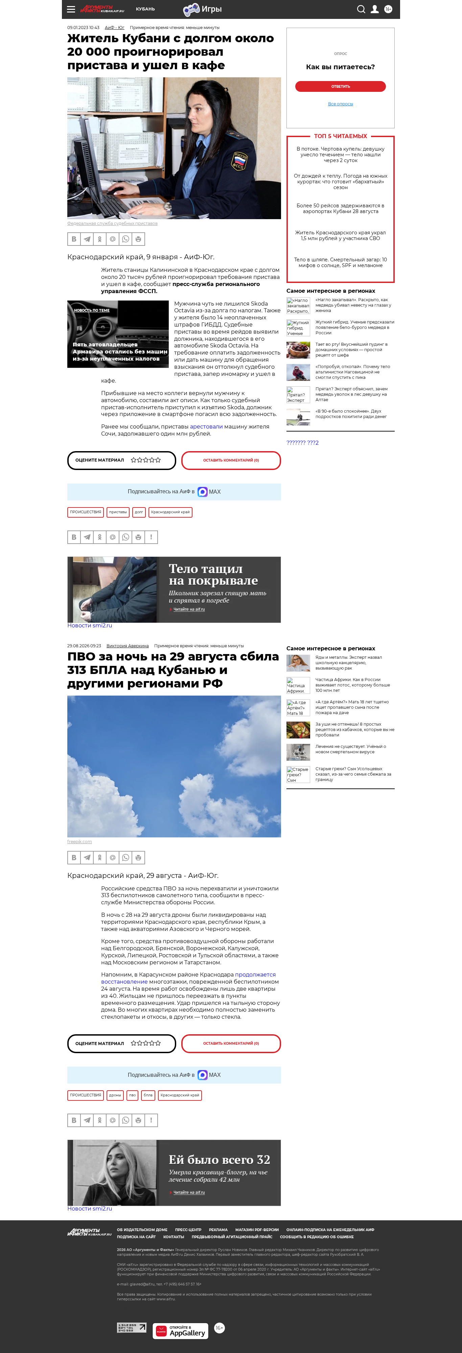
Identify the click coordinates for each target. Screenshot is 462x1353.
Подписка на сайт (136, 1237)
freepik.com (79, 841)
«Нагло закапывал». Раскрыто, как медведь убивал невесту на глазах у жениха (353, 305)
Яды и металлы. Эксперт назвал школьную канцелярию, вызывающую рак (349, 663)
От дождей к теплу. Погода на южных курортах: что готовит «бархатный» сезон (340, 181)
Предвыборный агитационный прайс (232, 1237)
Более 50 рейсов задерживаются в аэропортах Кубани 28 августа (341, 208)
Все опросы (340, 104)
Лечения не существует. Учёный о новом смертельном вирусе (351, 749)
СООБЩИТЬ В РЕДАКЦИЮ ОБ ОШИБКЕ (317, 1237)
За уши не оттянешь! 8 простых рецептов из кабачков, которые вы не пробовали (355, 729)
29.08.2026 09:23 (84, 645)
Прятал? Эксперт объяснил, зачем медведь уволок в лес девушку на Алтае (352, 394)
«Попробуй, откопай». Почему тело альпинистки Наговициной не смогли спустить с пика (353, 372)
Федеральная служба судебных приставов (112, 223)
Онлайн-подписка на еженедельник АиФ (330, 1230)
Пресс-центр (188, 1230)
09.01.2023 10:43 (83, 27)
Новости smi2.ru (89, 625)
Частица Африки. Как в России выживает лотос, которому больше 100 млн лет (353, 685)
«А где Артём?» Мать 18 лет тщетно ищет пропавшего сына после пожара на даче (352, 707)
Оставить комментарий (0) (231, 460)
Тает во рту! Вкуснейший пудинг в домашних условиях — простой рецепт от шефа (352, 350)
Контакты (173, 1237)
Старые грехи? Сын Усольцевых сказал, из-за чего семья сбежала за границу (353, 774)
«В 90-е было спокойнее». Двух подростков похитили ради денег (351, 414)
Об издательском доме (142, 1230)
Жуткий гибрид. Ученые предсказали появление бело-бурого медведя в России (355, 327)
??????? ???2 (302, 443)
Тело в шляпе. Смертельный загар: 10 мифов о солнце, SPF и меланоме (340, 262)
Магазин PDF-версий (257, 1230)
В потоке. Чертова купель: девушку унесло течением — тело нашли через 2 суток (341, 154)
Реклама (218, 1230)
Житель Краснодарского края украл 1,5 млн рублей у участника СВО (340, 235)
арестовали (206, 426)
